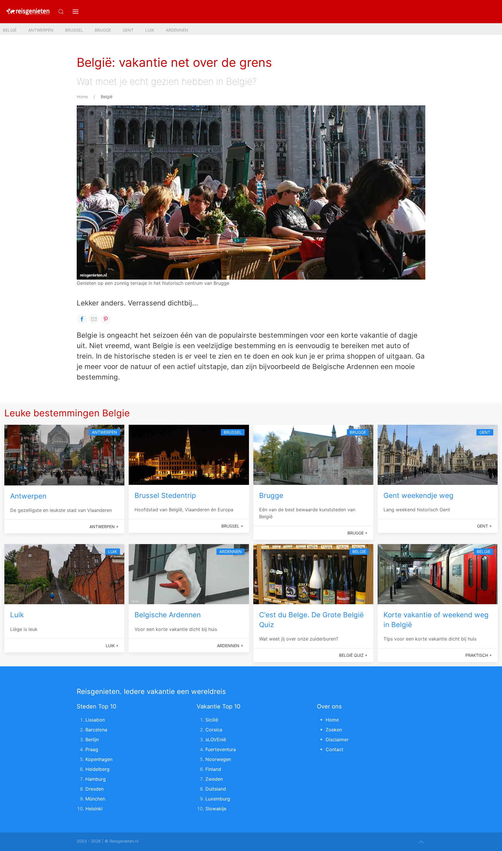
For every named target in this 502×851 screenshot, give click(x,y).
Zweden (214, 779)
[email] (94, 319)
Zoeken (334, 730)
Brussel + (232, 525)
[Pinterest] (106, 319)
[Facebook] (82, 319)
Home (82, 96)
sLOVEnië (215, 739)
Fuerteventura (220, 749)
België (10, 30)
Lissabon (95, 720)
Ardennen (177, 30)
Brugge (103, 30)
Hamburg (95, 779)
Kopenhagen (98, 759)
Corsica (213, 730)
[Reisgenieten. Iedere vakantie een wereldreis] (27, 11)
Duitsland (215, 789)
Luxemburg (217, 799)
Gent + (484, 525)
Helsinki (94, 809)
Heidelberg (97, 769)
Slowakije (215, 809)
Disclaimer (337, 739)
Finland (213, 769)
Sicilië (211, 720)
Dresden (94, 789)
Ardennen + (230, 645)
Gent (128, 30)
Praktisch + (478, 655)
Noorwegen (218, 759)
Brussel (74, 30)
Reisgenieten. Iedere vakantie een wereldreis (151, 691)
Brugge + (357, 532)
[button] (75, 11)
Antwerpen (40, 30)
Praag (91, 749)
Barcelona (96, 730)
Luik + (112, 645)
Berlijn (92, 739)
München (95, 799)
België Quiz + (353, 655)
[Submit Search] (61, 11)
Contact (334, 749)
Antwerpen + (104, 526)
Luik (149, 30)
